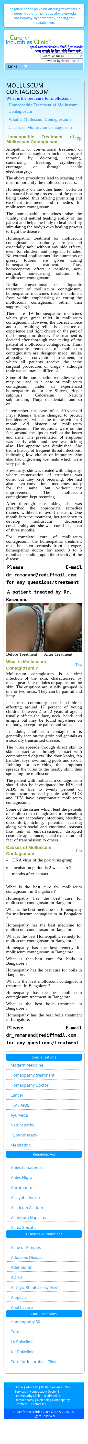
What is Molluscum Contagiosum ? (40, 119)
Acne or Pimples (26, 1247)
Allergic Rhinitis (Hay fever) (35, 1287)
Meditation (21, 1145)
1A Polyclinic (22, 1342)
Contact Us (38, 1404)
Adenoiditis (21, 1267)
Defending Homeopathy (53, 1400)
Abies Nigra (21, 1177)
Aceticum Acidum (27, 1207)
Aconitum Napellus (28, 1217)
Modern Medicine (27, 1065)
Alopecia (19, 1297)
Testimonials (52, 1396)
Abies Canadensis (27, 1167)
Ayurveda (19, 1115)
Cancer (17, 1095)
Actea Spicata (23, 1227)
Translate (76, 61)
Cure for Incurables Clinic (34, 1361)
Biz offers (21, 1404)
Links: (13, 66)
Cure (15, 1331)
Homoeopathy (24, 1400)
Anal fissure (22, 1307)
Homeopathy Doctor (30, 1085)
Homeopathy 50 (25, 1321)
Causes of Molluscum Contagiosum (40, 127)
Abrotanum (21, 1187)
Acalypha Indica (25, 1197)
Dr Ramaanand (51, 1387)
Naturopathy (22, 1125)
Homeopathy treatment (33, 1075)
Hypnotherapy (24, 1135)
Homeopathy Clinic (27, 1396)
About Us (32, 1387)
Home (19, 1387)
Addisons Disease (27, 1257)
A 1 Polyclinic (22, 1352)
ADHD (16, 1277)
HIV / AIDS (20, 1105)
